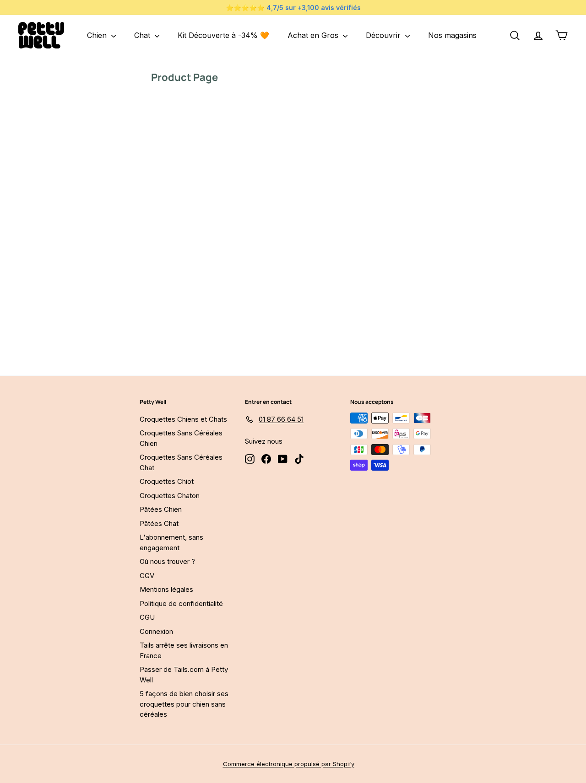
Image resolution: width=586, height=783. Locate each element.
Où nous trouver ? (167, 561)
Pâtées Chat (159, 523)
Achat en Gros (314, 35)
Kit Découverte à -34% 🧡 (223, 35)
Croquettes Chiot (167, 481)
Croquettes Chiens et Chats (183, 419)
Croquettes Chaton (170, 495)
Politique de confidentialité (181, 603)
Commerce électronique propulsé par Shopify (288, 763)
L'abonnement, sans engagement (171, 542)
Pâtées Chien (161, 509)
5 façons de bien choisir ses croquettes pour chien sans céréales (184, 704)
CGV (147, 575)
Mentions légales (166, 589)
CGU (147, 617)
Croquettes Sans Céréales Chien (181, 438)
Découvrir (384, 35)
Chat (143, 35)
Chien (98, 35)
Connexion (156, 631)
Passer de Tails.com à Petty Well (184, 674)
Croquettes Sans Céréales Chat (181, 462)
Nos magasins (452, 35)
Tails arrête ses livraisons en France (184, 650)
